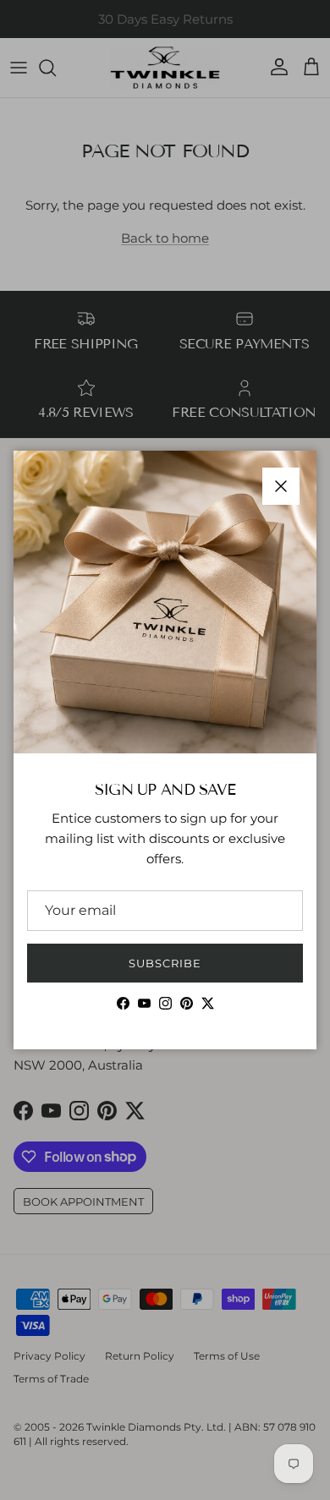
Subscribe (165, 963)
